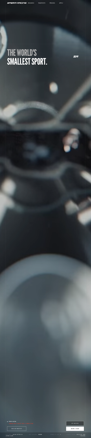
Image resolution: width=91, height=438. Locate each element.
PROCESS (52, 3)
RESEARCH (31, 3)
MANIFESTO (41, 3)
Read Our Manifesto (16, 428)
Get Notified (75, 423)
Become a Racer (75, 428)
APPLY (61, 3)
